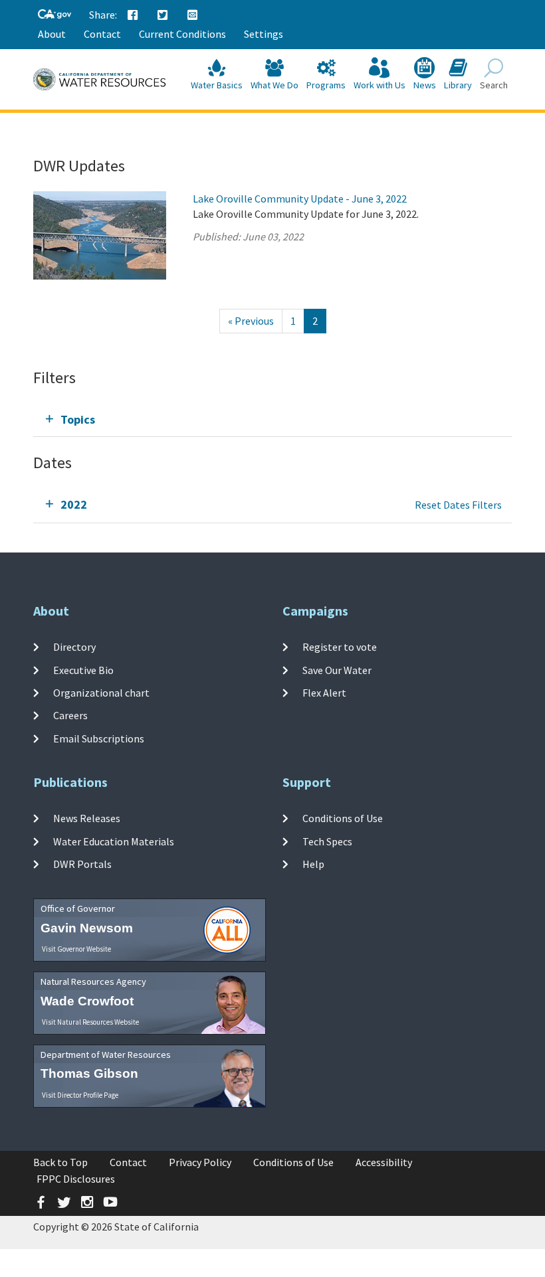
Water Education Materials (113, 840)
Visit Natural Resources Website (90, 1022)
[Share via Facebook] (133, 15)
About (52, 34)
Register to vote (339, 646)
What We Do (274, 85)
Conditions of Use (342, 818)
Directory (74, 646)
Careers (70, 715)
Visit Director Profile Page (80, 1095)
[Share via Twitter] (163, 15)
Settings (263, 34)
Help (313, 864)
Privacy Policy (200, 1162)
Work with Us (379, 85)
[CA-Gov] (54, 15)
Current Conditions (182, 34)
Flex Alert (324, 692)
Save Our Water (337, 669)
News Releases (86, 818)
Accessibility (384, 1162)
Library (458, 85)
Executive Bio (83, 669)
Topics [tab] (77, 419)
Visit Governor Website (76, 949)
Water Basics (217, 85)
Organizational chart (101, 692)
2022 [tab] (73, 504)
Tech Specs (327, 840)
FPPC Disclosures (76, 1178)
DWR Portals (82, 864)
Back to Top (60, 1162)
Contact (102, 34)
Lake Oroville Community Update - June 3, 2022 (300, 198)
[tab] (272, 419)
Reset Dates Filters (458, 504)
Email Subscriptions (98, 737)
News (424, 85)
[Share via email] (193, 15)
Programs (326, 85)
